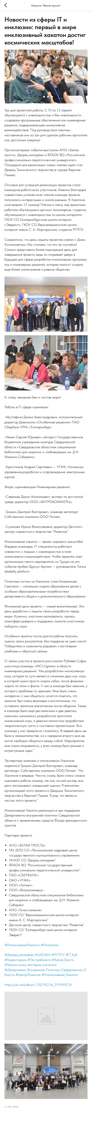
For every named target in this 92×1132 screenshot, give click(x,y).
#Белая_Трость (63, 960)
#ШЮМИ (42, 955)
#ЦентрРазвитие (28, 975)
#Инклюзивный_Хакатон (60, 975)
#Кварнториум (15, 960)
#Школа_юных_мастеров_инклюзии (30, 965)
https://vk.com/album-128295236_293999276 (38, 985)
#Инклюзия (49, 945)
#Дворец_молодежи (19, 955)
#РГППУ (58, 955)
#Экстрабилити (39, 960)
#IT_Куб (71, 955)
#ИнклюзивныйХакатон (22, 945)
